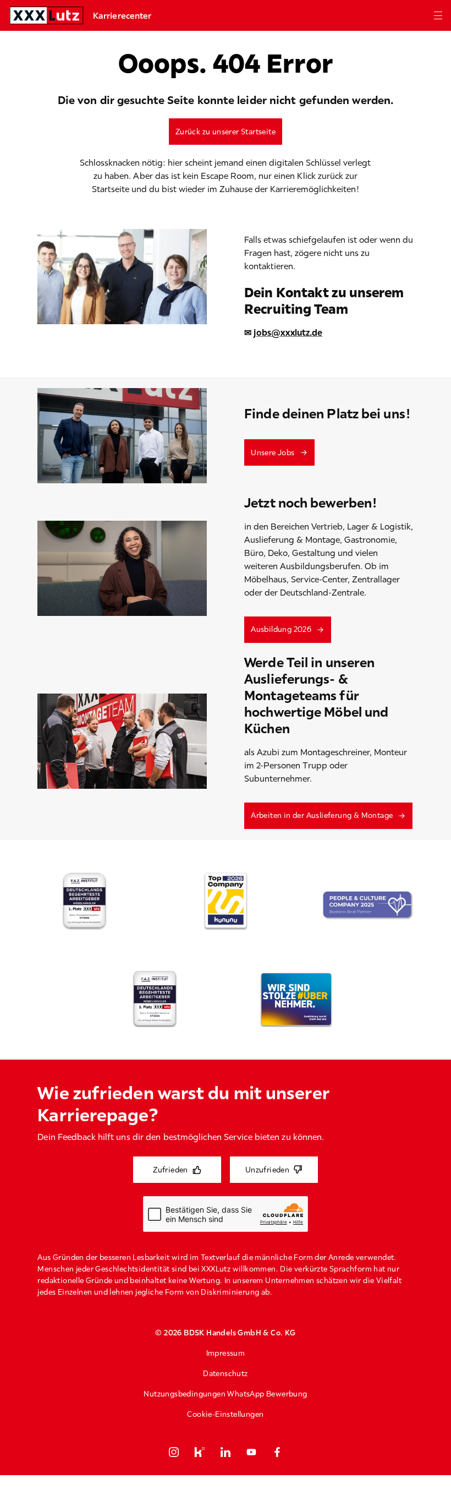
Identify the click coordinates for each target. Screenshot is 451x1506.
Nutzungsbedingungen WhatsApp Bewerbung (225, 1394)
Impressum (225, 1353)
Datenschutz (225, 1373)
